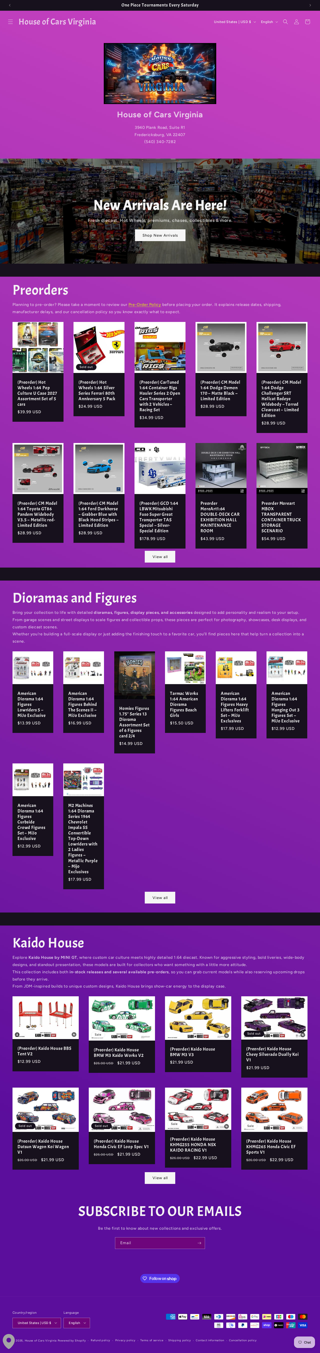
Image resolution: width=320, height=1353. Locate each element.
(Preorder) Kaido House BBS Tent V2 (45, 1051)
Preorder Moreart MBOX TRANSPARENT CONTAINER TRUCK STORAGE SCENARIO (281, 517)
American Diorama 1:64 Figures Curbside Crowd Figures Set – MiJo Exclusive (32, 822)
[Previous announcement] (9, 5)
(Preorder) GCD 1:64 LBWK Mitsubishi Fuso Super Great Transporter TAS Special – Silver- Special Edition (159, 517)
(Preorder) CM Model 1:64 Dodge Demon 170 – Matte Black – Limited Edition (220, 391)
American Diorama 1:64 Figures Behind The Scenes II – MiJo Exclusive (82, 704)
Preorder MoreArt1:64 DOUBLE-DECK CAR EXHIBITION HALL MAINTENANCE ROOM (220, 517)
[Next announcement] (310, 5)
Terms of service (151, 1340)
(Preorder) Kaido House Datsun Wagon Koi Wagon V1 (43, 1146)
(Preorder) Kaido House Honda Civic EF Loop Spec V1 (121, 1143)
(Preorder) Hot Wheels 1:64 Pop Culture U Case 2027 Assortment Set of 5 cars (37, 393)
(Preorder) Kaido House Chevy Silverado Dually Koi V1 (272, 1054)
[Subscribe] (199, 1243)
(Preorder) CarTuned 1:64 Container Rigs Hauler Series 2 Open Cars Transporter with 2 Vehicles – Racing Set (160, 396)
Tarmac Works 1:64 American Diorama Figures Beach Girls (184, 704)
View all (160, 557)
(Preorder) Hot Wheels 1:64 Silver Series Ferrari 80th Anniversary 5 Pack (97, 391)
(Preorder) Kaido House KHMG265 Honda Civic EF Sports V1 (271, 1146)
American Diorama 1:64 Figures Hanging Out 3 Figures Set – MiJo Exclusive (286, 707)
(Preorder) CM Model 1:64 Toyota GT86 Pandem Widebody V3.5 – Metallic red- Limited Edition (38, 514)
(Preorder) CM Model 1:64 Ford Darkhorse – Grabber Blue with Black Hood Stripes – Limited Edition (98, 514)
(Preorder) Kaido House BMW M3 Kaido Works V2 (119, 1052)
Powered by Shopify (72, 1340)
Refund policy (100, 1340)
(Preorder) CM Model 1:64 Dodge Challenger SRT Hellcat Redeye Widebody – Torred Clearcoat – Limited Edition (282, 399)
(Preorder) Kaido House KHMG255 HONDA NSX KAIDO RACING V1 (193, 1145)
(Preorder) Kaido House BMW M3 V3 (192, 1052)
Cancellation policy (242, 1340)
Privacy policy (125, 1340)
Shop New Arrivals (160, 235)
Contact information (210, 1340)
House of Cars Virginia (41, 1340)
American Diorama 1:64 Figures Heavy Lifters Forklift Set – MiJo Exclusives (235, 707)
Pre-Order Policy (144, 304)
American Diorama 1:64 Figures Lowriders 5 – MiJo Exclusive (32, 704)
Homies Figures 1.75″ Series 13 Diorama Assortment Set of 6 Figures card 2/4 (134, 722)
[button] (10, 21)
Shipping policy (179, 1340)
